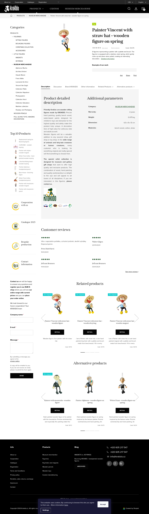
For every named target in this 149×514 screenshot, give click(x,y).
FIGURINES (17, 37)
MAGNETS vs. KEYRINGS (82, 455)
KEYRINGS (19, 61)
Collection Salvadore (22, 103)
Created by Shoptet (132, 508)
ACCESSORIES (20, 50)
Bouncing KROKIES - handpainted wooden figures (88, 460)
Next (136, 318)
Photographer (20, 96)
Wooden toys (46, 471)
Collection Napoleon (22, 92)
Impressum (14, 483)
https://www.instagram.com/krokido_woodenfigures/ (115, 463)
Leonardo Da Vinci (22, 82)
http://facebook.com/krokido (109, 463)
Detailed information (108, 59)
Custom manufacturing (50, 475)
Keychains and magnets (50, 463)
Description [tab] (45, 86)
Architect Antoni (21, 71)
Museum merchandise (49, 455)
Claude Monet (20, 75)
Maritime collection (22, 106)
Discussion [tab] (58, 86)
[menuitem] (37, 8)
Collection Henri (21, 99)
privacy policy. (15, 361)
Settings (46, 510)
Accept (103, 504)
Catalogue (30, 2)
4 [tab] (97, 352)
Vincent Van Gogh (22, 85)
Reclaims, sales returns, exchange (21, 479)
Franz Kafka (20, 78)
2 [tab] (87, 352)
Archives (81, 466)
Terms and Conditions (17, 471)
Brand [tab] (71, 86)
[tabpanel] (57, 321)
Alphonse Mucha (21, 68)
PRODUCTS (14, 33)
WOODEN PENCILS (20, 113)
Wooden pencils (47, 467)
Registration (43, 2)
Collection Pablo (21, 89)
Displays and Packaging (24, 110)
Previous (43, 318)
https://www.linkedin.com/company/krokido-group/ (121, 463)
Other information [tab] (88, 86)
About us (7, 2)
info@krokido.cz (117, 456)
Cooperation (19, 2)
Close (104, 75)
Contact (12, 487)
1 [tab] (82, 352)
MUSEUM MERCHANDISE (23, 64)
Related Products (104, 86)
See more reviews (131, 272)
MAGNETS (19, 57)
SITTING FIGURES (22, 40)
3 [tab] (92, 352)
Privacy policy (14, 475)
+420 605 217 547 (118, 447)
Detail (57, 332)
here (66, 505)
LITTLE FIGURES (19, 54)
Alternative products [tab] (124, 86)
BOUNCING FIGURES (23, 43)
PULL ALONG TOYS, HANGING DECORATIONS (24, 118)
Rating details (115, 48)
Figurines (45, 459)
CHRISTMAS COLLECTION (24, 47)
